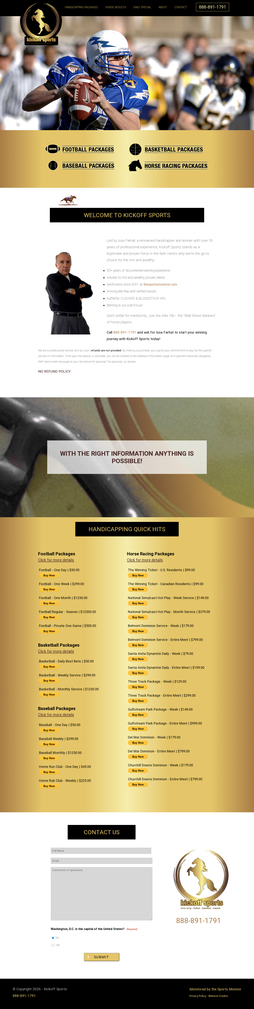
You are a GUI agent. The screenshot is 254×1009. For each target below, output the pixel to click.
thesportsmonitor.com (160, 284)
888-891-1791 (212, 7)
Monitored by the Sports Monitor (215, 989)
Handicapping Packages (81, 7)
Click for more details (56, 560)
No (57, 937)
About (163, 7)
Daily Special (142, 7)
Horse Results (115, 7)
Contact (181, 7)
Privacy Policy (197, 996)
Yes (58, 945)
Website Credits (218, 996)
